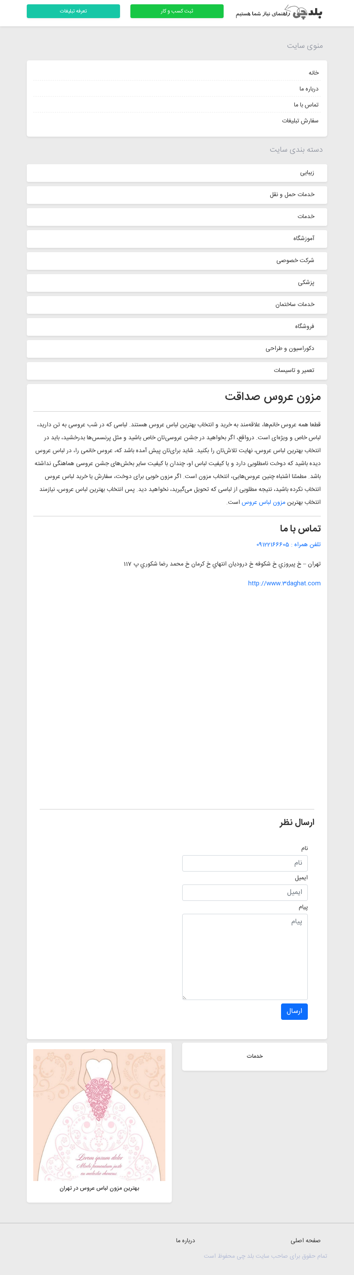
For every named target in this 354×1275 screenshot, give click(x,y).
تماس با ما (306, 105)
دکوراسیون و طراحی (290, 349)
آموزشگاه (304, 239)
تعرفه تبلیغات (73, 11)
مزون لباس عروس (263, 502)
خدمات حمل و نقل (292, 195)
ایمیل (301, 878)
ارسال (294, 1011)
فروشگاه (304, 327)
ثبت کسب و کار (177, 11)
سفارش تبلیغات (300, 121)
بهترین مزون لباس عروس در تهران (99, 1188)
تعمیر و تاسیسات (294, 371)
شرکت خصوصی (295, 261)
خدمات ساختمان (294, 305)
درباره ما (309, 89)
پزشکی (306, 283)
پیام (303, 907)
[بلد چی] (280, 13)
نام (304, 849)
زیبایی (307, 173)
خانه (314, 73)
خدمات (305, 217)
